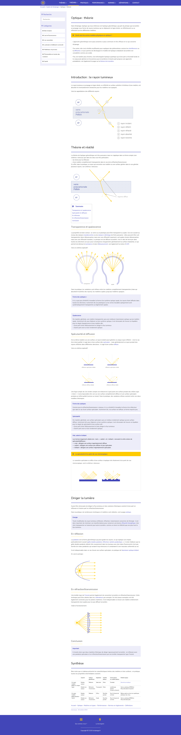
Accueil (42, 7)
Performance (98, 3)
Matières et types (90, 705)
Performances (102, 705)
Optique (80, 705)
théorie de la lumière (107, 61)
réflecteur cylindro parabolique (112, 542)
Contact (135, 3)
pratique (128, 512)
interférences (133, 48)
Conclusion (75, 221)
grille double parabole (95, 542)
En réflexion (76, 215)
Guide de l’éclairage (52, 7)
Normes (111, 3)
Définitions (123, 3)
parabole (76, 540)
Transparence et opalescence (81, 210)
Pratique (84, 3)
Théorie (73, 3)
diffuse (116, 344)
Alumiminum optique (125, 682)
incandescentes (89, 235)
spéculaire (106, 342)
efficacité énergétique (128, 523)
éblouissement (103, 244)
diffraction (77, 51)
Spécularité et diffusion (79, 213)
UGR (127, 244)
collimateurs (99, 597)
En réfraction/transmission (80, 218)
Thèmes (62, 3)
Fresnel (86, 595)
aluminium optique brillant (130, 550)
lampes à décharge (104, 235)
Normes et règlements (116, 705)
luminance (89, 244)
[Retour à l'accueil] (43, 3)
